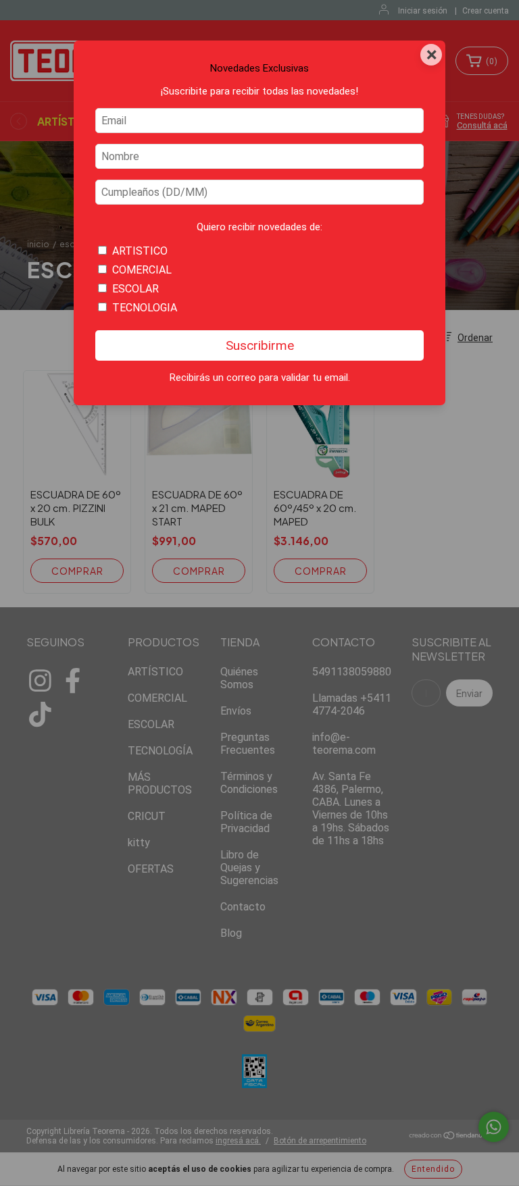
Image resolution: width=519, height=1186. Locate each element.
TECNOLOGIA (144, 307)
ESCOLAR (135, 288)
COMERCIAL (142, 269)
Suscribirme (260, 345)
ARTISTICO (140, 250)
